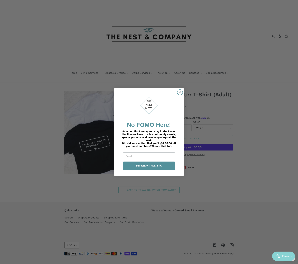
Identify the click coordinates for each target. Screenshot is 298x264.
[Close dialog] (180, 92)
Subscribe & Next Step (149, 165)
